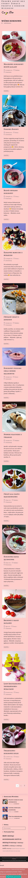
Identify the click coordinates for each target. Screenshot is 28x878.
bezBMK (5, 845)
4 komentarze (8, 72)
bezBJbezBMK (8, 851)
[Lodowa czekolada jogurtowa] (5, 809)
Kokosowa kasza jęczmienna (11, 558)
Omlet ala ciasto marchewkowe (12, 495)
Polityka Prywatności (13, 860)
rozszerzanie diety (11, 839)
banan (19, 851)
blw (4, 835)
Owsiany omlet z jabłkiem (11, 318)
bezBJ (4, 848)
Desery (16, 132)
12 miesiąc (18, 846)
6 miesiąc (8, 848)
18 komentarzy (16, 803)
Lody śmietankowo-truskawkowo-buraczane (13, 686)
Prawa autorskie (5, 860)
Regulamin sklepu (22, 860)
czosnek (13, 848)
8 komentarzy (8, 198)
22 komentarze (17, 818)
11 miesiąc (12, 846)
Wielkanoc (17, 848)
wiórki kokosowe (7, 23)
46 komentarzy (8, 260)
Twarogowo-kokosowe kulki (11, 752)
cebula (12, 851)
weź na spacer (22, 848)
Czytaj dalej (6, 90)
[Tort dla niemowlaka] (5, 817)
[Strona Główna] (1, 23)
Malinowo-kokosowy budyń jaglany (13, 65)
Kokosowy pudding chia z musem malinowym (12, 371)
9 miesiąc (10, 836)
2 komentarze (8, 628)
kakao (17, 851)
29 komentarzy (8, 442)
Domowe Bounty (11, 129)
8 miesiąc (13, 842)
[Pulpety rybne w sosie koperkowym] (5, 801)
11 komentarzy (8, 325)
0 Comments (16, 811)
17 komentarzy (8, 502)
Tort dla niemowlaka (15, 816)
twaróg (4, 851)
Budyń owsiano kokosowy (11, 191)
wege (14, 851)
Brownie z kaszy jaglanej (11, 621)
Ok (7, 877)
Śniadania (17, 70)
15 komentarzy (8, 134)
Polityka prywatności (15, 877)
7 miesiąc (20, 842)
